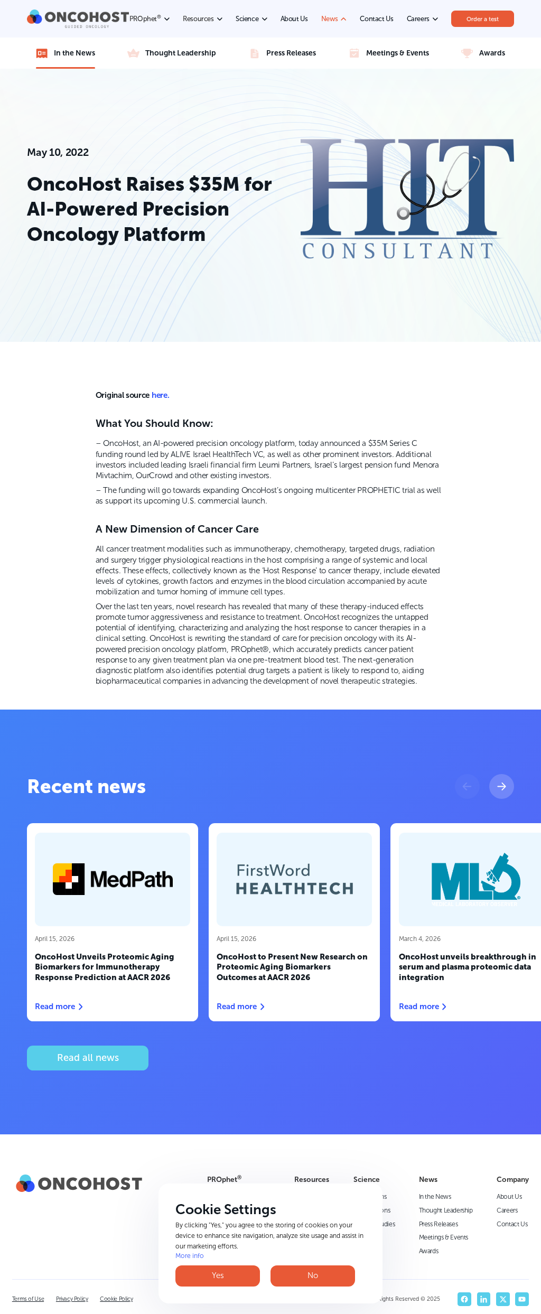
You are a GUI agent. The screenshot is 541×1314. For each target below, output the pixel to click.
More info (189, 1256)
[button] (467, 786)
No (312, 1275)
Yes (218, 1275)
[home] (78, 19)
